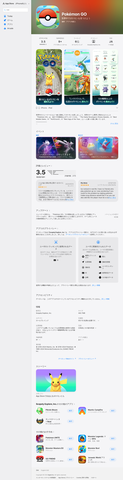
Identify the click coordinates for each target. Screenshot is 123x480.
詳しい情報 (96, 285)
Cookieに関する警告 (82, 477)
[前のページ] (33, 41)
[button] (15, 16)
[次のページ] (120, 41)
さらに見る (114, 123)
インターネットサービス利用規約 (46, 477)
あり (79, 340)
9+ (37, 340)
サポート (94, 477)
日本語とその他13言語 (86, 328)
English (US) (45, 470)
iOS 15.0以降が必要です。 (87, 320)
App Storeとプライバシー (66, 477)
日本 (37, 470)
